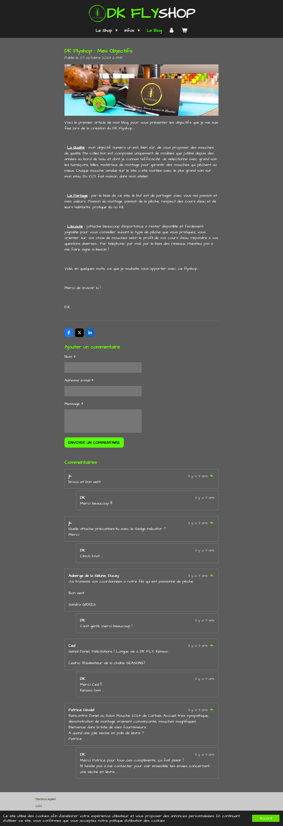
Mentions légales (46, 799)
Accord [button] (266, 818)
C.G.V (39, 806)
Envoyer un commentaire (94, 442)
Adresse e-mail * (79, 380)
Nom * (70, 356)
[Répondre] (211, 476)
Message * (73, 403)
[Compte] (171, 30)
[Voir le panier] (184, 30)
